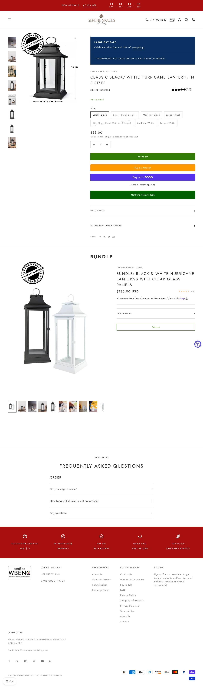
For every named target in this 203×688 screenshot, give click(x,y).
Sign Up (158, 567)
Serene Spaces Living (104, 71)
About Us (97, 574)
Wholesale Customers (132, 579)
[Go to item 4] (12, 85)
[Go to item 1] (12, 42)
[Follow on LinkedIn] (50, 661)
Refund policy (99, 584)
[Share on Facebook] (100, 236)
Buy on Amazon (142, 167)
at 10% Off (90, 5)
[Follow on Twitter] (17, 661)
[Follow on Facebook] (9, 661)
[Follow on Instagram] (25, 661)
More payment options (143, 184)
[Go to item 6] (12, 114)
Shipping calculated (115, 136)
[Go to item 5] (12, 100)
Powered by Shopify (51, 675)
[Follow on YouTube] (42, 661)
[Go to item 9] (93, 407)
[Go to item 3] (12, 71)
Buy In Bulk (126, 584)
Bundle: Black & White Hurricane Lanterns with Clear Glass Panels (155, 279)
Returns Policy (128, 595)
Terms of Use (127, 611)
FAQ (122, 590)
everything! (138, 47)
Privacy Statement (130, 605)
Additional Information (106, 225)
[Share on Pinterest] (109, 236)
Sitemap (124, 621)
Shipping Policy (101, 590)
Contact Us (126, 574)
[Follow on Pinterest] (34, 661)
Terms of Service (101, 579)
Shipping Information (132, 600)
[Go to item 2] (12, 57)
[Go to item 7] (12, 128)
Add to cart (143, 156)
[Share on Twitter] (104, 236)
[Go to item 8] (12, 143)
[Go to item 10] (103, 407)
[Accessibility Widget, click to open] (197, 344)
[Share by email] (113, 236)
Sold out (156, 327)
